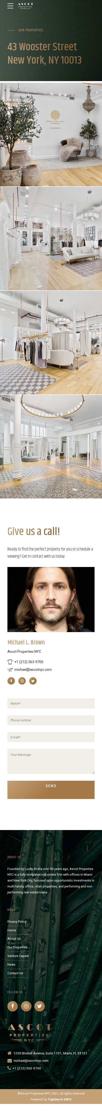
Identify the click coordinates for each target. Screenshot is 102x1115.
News (11, 964)
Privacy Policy (16, 921)
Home (11, 930)
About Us (14, 938)
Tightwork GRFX (60, 1099)
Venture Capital (18, 956)
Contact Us (15, 973)
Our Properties (17, 947)
